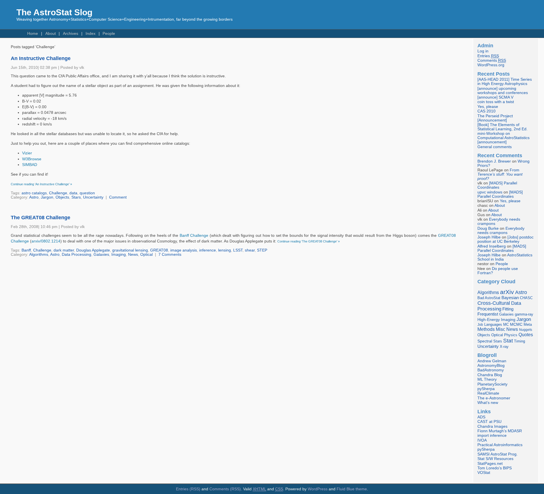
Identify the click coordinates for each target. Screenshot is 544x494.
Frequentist (487, 314)
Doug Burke (488, 228)
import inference (492, 435)
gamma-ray (524, 314)
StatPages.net (490, 463)
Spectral (484, 341)
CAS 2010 (486, 111)
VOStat (483, 472)
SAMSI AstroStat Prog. (497, 454)
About (50, 33)
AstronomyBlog (491, 365)
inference (207, 250)
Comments (491, 60)
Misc (500, 329)
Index (90, 33)
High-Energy (488, 320)
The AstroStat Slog (54, 12)
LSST (238, 250)
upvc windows (489, 192)
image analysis (183, 250)
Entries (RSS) (188, 489)
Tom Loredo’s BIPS (494, 468)
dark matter (64, 250)
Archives (70, 33)
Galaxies (101, 254)
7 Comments (169, 254)
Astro (34, 197)
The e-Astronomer (493, 398)
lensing (224, 250)
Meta (528, 325)
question (87, 193)
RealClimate (488, 393)
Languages (493, 324)
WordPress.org (490, 65)
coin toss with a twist (495, 102)
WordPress (318, 489)
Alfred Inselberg (491, 246)
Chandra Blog (489, 375)
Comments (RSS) (225, 489)
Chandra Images (492, 426)
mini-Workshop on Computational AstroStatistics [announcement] (503, 137)
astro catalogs (34, 193)
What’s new (487, 403)
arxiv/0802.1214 (45, 241)
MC (506, 325)
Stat (508, 340)
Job (480, 325)
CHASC (526, 298)
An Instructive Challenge (41, 58)
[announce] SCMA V (495, 97)
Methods (486, 329)
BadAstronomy (490, 370)
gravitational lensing (130, 250)
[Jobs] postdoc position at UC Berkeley (505, 239)
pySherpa (486, 389)
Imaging (118, 254)
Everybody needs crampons (500, 230)
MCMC (516, 324)
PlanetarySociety (492, 384)
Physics (510, 335)
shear (250, 250)
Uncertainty (93, 197)
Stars (76, 197)
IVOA (482, 440)
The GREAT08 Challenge (40, 217)
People (109, 33)
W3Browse (31, 159)
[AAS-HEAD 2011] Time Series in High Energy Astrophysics (504, 81)
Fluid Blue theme (352, 489)
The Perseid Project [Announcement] (495, 118)
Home (32, 33)
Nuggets (525, 330)
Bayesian (510, 297)
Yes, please (487, 107)
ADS (481, 417)
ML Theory (487, 379)
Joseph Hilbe (489, 237)
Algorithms (38, 254)
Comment (118, 197)
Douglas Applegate (93, 250)
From (499, 174)
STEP (262, 250)
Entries (488, 56)
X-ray (504, 346)
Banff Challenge (194, 235)
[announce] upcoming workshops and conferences (502, 90)
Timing (519, 341)
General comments (494, 147)
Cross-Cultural (493, 303)
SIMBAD (29, 165)
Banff (26, 250)
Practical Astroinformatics (499, 445)
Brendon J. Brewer (494, 161)
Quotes (525, 334)
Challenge (58, 193)
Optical (146, 254)
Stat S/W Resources (495, 459)
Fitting (507, 309)
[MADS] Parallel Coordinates (497, 185)
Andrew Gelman (491, 361)
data (73, 193)
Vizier (27, 153)
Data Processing (76, 254)
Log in (482, 51)
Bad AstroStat (488, 298)
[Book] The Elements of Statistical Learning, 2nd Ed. (502, 127)
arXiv (507, 292)
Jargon (47, 197)
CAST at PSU (489, 422)
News (133, 254)
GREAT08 (159, 250)
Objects (62, 197)
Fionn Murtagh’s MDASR (499, 431)
